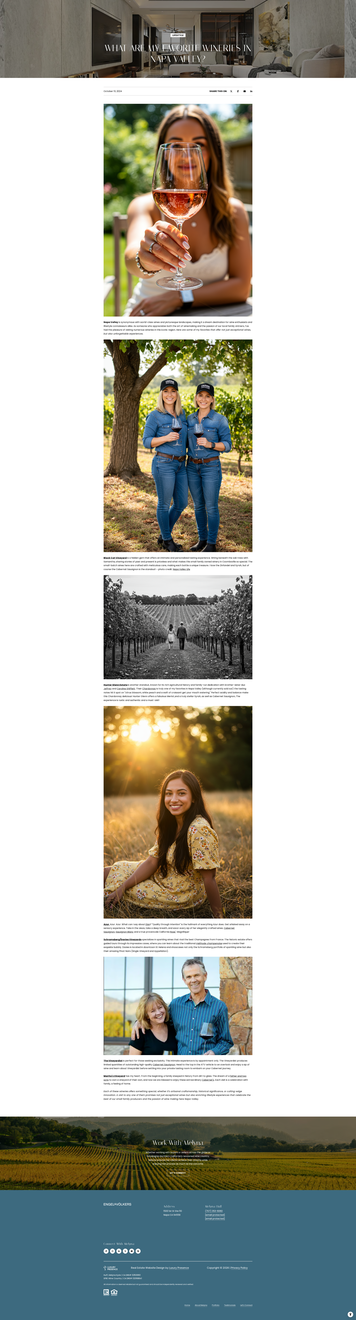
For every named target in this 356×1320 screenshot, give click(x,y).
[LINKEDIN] (118, 1251)
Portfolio (215, 1305)
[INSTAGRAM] (112, 1251)
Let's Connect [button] (178, 1173)
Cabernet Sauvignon (164, 1064)
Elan (147, 924)
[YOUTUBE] (131, 1251)
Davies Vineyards (131, 939)
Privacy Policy (239, 1267)
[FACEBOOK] (106, 1251)
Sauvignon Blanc (125, 931)
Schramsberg (112, 939)
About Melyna (201, 1305)
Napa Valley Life (181, 569)
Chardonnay (149, 688)
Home (187, 1305)
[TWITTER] (125, 1251)
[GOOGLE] (138, 1251)
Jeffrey (108, 688)
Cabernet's (208, 1080)
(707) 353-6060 (214, 1211)
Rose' (173, 931)
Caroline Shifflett (126, 688)
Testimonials (230, 1305)
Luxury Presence (179, 1267)
